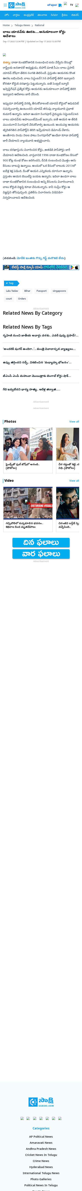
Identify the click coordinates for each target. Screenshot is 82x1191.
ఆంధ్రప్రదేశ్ (29, 15)
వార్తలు (16, 15)
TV (71, 5)
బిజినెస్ (75, 15)
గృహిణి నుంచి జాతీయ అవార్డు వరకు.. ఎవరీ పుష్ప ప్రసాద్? (40, 336)
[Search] (60, 5)
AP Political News (41, 1137)
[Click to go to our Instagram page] (41, 1118)
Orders (22, 299)
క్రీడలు (65, 15)
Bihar (27, 291)
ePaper (53, 5)
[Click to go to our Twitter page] (34, 1118)
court (9, 299)
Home (6, 25)
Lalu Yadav (12, 291)
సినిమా (54, 15)
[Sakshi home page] (41, 1102)
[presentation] (7, 444)
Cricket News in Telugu (41, 1155)
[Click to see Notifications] (77, 5)
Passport (41, 291)
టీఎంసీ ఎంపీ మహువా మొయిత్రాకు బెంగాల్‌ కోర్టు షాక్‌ (39, 376)
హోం (7, 15)
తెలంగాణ (42, 15)
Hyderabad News (41, 1167)
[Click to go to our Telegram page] (53, 1118)
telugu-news (22, 25)
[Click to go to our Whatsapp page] (28, 1118)
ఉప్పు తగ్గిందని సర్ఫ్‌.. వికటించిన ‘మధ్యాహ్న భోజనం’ (41, 363)
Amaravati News (41, 1143)
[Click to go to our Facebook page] (22, 1118)
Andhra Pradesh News (41, 1149)
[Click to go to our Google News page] (60, 1118)
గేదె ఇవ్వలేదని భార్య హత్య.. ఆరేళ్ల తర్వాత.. (41, 390)
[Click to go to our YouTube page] (47, 1118)
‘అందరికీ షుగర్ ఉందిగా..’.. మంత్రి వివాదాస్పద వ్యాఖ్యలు (41, 349)
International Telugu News (41, 1173)
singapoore (59, 291)
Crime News (41, 1161)
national (39, 25)
